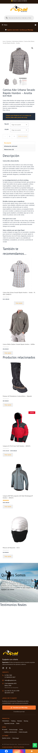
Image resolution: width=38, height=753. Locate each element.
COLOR (6, 129)
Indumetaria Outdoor (17, 41)
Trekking (13, 721)
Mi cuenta (4, 729)
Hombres (9, 41)
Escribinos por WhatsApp (26, 30)
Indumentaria (5, 721)
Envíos (21, 729)
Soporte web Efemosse (23, 744)
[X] (10, 668)
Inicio (4, 41)
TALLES (6, 124)
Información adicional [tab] (10, 146)
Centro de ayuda (23, 732)
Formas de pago (13, 729)
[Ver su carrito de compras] (35, 25)
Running (26, 721)
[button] (32, 48)
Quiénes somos (6, 738)
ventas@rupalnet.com (10, 680)
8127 (14, 677)
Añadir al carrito (22, 136)
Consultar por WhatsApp (20, 707)
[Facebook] (6, 668)
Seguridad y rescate (9, 723)
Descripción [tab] (7, 143)
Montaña (19, 721)
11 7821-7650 (8, 675)
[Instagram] (3, 668)
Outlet (17, 723)
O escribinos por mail (19, 711)
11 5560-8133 (8, 677)
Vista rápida (19, 303)
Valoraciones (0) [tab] (9, 149)
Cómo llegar (15, 738)
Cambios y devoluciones (10, 732)
